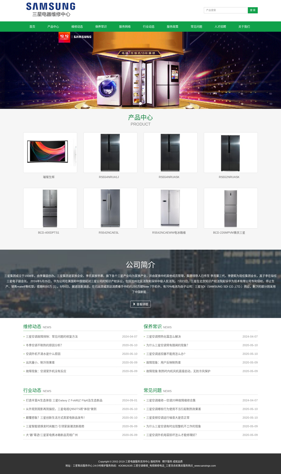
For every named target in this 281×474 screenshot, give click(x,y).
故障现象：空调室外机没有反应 (46, 371)
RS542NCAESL (109, 232)
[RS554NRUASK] (171, 152)
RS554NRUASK (169, 177)
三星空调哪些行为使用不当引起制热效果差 (173, 409)
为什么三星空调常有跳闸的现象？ (167, 345)
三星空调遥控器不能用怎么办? (165, 353)
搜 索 (252, 10)
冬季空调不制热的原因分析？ (44, 345)
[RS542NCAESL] (111, 208)
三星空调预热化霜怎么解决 (163, 336)
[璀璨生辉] (50, 152)
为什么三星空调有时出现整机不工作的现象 (173, 426)
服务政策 (172, 26)
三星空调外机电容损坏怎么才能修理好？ (172, 435)
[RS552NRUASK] (231, 152)
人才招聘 (220, 26)
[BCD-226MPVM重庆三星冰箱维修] (231, 208)
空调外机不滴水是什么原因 (43, 353)
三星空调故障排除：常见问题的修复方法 (52, 336)
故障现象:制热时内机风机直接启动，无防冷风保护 (178, 371)
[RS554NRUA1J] (111, 152)
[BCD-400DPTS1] (50, 208)
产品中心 (53, 26)
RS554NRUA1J (109, 177)
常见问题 (196, 26)
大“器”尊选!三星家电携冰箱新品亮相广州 (52, 435)
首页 (32, 26)
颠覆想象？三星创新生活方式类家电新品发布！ (56, 417)
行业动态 (148, 26)
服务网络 (125, 26)
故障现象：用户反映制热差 (163, 362)
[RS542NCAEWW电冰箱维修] (171, 208)
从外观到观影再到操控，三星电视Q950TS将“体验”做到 (61, 409)
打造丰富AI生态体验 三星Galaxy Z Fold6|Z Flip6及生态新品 (64, 400)
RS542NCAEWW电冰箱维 (169, 232)
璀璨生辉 (49, 177)
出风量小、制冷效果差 (40, 362)
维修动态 (77, 26)
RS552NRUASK (229, 177)
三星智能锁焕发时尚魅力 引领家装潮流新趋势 (55, 426)
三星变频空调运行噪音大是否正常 (167, 417)
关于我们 (244, 26)
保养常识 (101, 26)
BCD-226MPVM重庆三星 (229, 232)
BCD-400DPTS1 (48, 232)
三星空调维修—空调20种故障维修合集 (171, 400)
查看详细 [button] (142, 304)
